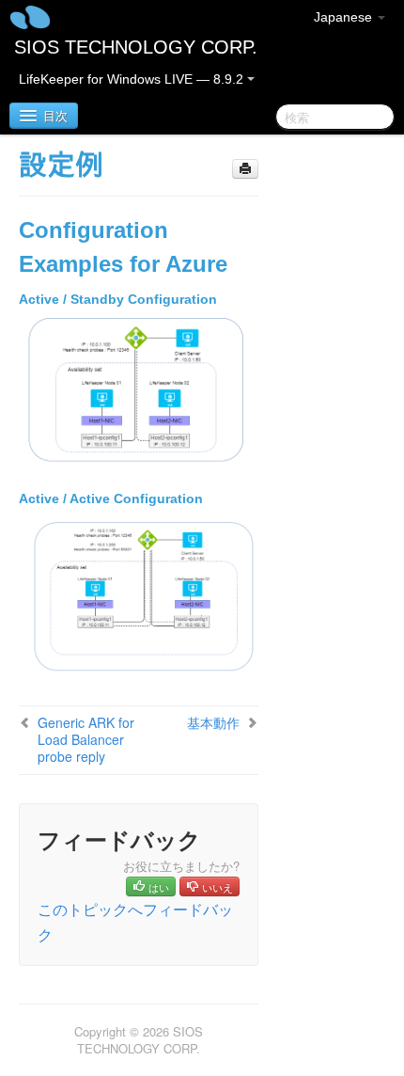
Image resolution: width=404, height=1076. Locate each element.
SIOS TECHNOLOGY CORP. (135, 47)
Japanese (345, 16)
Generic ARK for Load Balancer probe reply (86, 739)
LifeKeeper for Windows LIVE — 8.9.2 (133, 79)
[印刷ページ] (245, 169)
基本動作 (213, 722)
